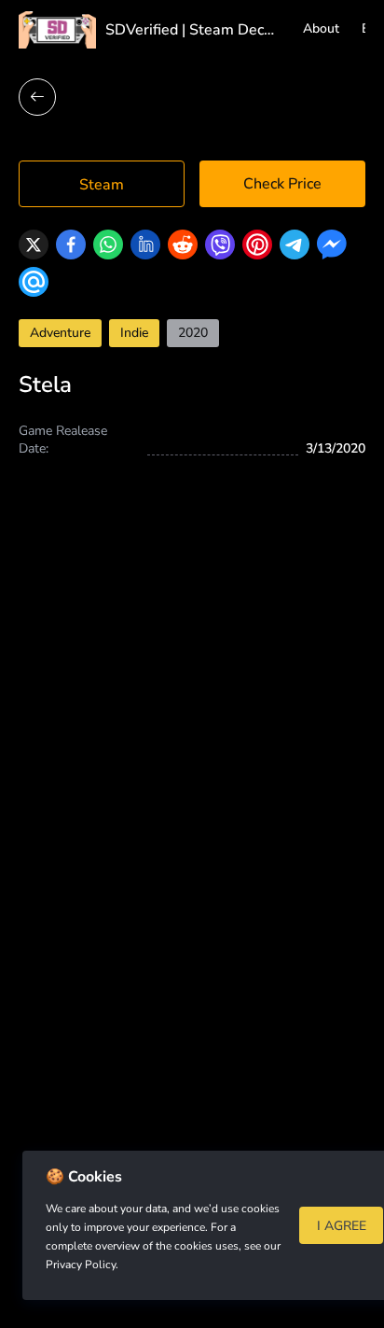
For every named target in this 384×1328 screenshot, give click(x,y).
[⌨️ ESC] (37, 97)
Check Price (282, 184)
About (321, 28)
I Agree (341, 1226)
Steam (101, 185)
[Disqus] (192, 801)
